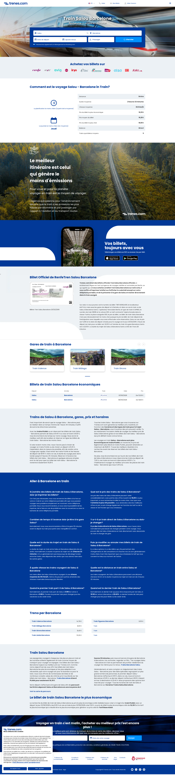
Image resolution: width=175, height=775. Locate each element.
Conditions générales (74, 758)
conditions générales (100, 745)
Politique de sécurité (104, 758)
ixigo (64, 769)
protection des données (84, 745)
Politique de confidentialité (58, 758)
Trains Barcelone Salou (130, 665)
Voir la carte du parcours (40, 691)
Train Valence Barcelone (42, 621)
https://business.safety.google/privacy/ (26, 762)
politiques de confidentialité (65, 745)
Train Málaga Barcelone (41, 626)
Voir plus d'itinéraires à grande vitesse (120, 344)
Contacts (122, 757)
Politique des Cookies (90, 758)
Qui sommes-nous (56, 769)
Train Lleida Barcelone (41, 635)
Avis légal (115, 758)
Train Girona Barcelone (41, 631)
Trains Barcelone (64, 678)
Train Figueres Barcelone (104, 621)
